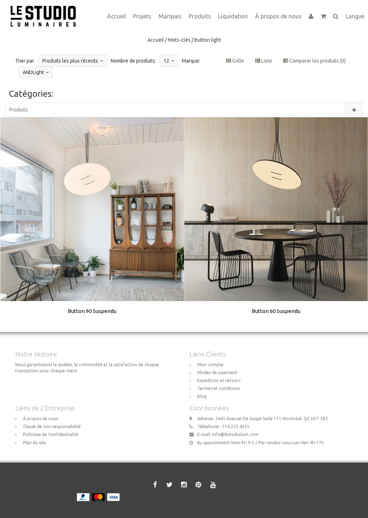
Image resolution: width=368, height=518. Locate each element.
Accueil (116, 16)
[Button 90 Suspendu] (92, 225)
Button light (207, 40)
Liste (266, 61)
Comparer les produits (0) (317, 61)
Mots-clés (179, 40)
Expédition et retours (218, 380)
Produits (200, 16)
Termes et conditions (218, 388)
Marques (169, 16)
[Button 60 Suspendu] (276, 225)
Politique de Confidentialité (50, 434)
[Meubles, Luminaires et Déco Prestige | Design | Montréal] (46, 9)
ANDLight (33, 72)
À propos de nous (278, 16)
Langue (355, 16)
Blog (202, 396)
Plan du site (34, 442)
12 (166, 61)
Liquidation (233, 16)
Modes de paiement (217, 372)
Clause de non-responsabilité (52, 426)
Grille (237, 61)
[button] (323, 16)
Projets (142, 16)
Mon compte (210, 364)
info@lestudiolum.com (235, 434)
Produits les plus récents (70, 61)
